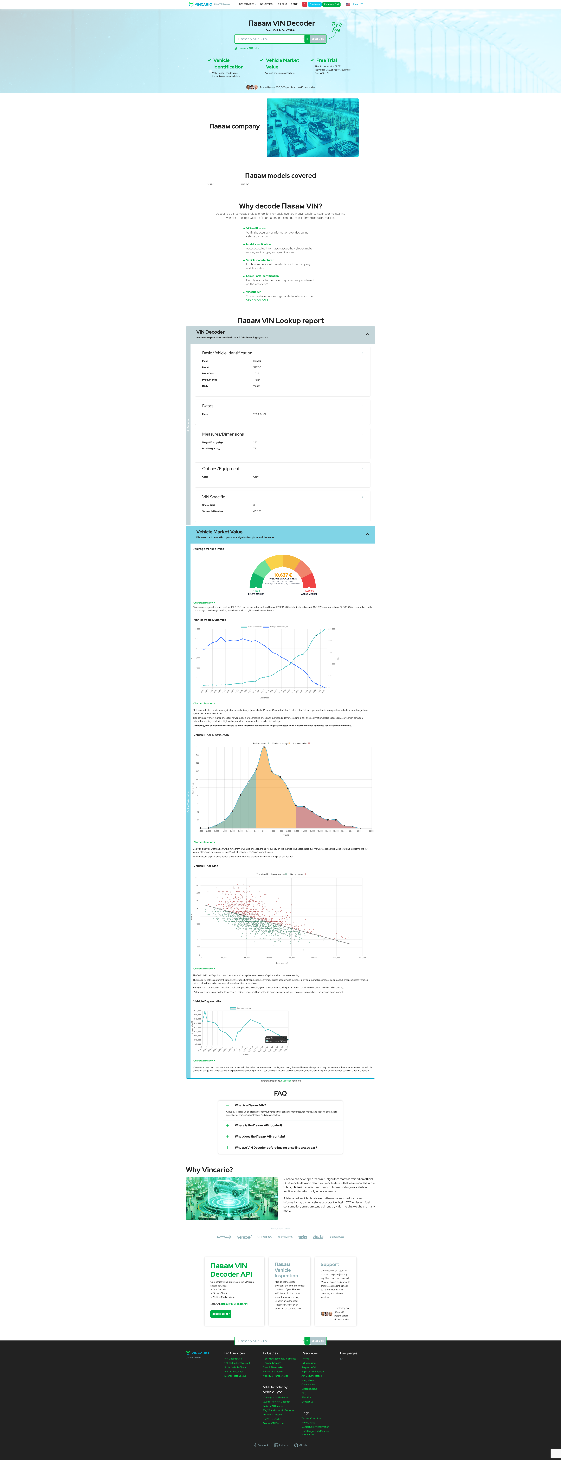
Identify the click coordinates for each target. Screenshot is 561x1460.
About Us (306, 1397)
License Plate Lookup (235, 1375)
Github (303, 1445)
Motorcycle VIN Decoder (275, 1397)
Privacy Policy (308, 1422)
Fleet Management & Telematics (279, 1358)
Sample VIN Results (249, 48)
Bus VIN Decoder (272, 1418)
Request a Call (331, 4)
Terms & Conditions (311, 1418)
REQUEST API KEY (221, 1313)
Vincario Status (309, 1388)
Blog (304, 1393)
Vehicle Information (273, 1371)
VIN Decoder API (233, 1358)
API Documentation (312, 1375)
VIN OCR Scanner (233, 1371)
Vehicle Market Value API (237, 1362)
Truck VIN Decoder (273, 1414)
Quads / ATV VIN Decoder (276, 1401)
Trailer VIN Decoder (273, 1406)
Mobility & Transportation (276, 1375)
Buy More (315, 4)
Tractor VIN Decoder (273, 1423)
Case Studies (308, 1384)
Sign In (294, 4)
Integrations (308, 1380)
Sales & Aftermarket (273, 1367)
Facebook (263, 1445)
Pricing (282, 4)
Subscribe (286, 1080)
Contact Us (307, 1401)
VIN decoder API (257, 300)
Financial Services (272, 1362)
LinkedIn (283, 1445)
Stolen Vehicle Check (235, 1367)
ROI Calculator (309, 1362)
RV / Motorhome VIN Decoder (278, 1410)
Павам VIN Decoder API (234, 1303)
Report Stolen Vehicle (313, 1371)
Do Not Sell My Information (315, 1426)
